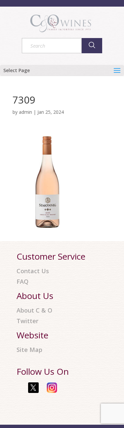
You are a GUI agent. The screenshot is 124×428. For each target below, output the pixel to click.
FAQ (22, 281)
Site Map (29, 350)
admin (25, 112)
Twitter (27, 321)
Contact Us (33, 271)
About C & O (34, 310)
